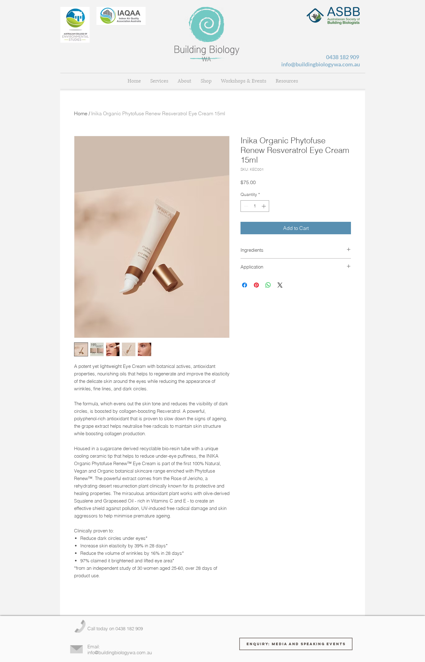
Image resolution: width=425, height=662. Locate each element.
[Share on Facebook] (244, 285)
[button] (184, 81)
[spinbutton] (254, 206)
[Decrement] (245, 206)
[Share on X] (280, 285)
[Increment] (264, 206)
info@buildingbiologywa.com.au (320, 64)
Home (80, 113)
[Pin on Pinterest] (256, 285)
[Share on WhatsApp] (268, 285)
